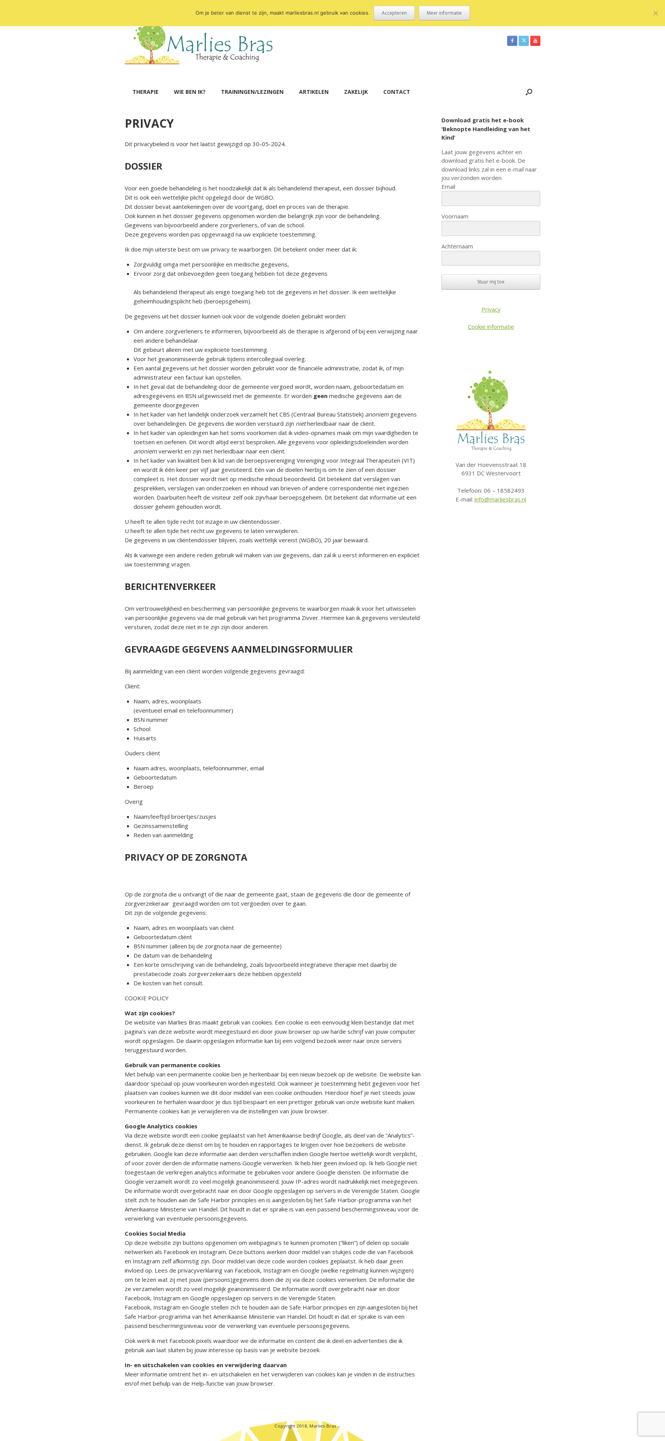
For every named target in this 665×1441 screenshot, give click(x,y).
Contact (396, 91)
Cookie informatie (491, 326)
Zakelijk (356, 91)
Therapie (145, 91)
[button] (529, 92)
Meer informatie (444, 13)
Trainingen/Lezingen (252, 91)
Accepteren (394, 13)
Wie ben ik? (190, 91)
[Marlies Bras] (198, 40)
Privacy (491, 309)
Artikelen (314, 91)
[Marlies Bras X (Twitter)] (524, 41)
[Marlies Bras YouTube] (535, 41)
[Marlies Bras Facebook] (512, 41)
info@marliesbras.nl (500, 499)
